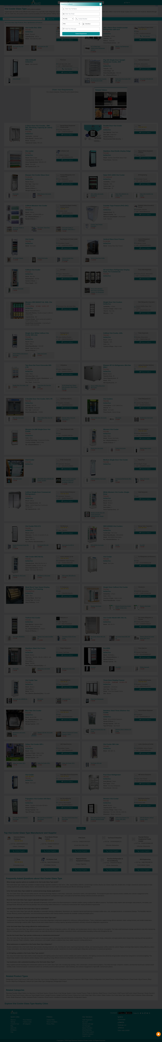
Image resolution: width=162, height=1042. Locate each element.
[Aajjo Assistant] (158, 1034)
